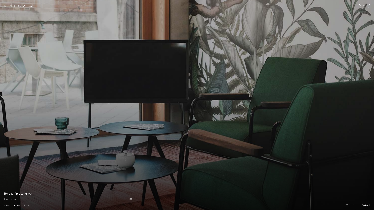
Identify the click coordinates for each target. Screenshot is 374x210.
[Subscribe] (130, 199)
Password (365, 6)
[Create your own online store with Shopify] (367, 205)
